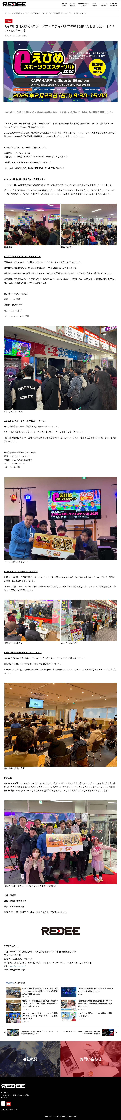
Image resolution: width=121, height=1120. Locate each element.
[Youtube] (8, 1104)
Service (72, 4)
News (94, 4)
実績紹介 (9, 21)
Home (64, 4)
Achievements (84, 4)
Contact (113, 4)
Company (103, 4)
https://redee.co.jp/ (17, 966)
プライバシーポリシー (9, 1109)
